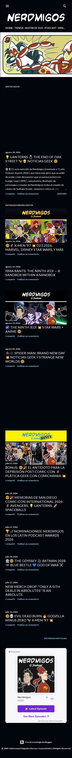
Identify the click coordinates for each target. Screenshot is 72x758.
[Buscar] (65, 5)
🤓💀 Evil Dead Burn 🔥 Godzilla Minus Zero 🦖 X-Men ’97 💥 (34, 618)
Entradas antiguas (55, 638)
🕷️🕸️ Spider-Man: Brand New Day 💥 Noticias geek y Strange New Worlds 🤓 (35, 357)
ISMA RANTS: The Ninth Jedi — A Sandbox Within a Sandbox (32, 273)
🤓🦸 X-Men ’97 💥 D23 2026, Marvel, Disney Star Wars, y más (34, 247)
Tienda (18, 27)
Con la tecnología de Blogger (38, 742)
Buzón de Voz (34, 27)
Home (9, 27)
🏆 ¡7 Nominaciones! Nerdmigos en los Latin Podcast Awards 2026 (34, 535)
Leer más (62, 193)
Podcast (50, 27)
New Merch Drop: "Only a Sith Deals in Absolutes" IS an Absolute (32, 590)
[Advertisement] (36, 399)
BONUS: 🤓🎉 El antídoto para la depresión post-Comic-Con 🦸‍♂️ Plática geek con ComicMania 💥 (35, 471)
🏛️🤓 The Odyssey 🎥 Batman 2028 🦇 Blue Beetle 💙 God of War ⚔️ (35, 563)
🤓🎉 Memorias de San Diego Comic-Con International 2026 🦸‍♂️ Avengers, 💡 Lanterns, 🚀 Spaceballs (34, 503)
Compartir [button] (10, 193)
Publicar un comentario (28, 193)
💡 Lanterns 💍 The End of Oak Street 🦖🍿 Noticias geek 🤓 (33, 159)
